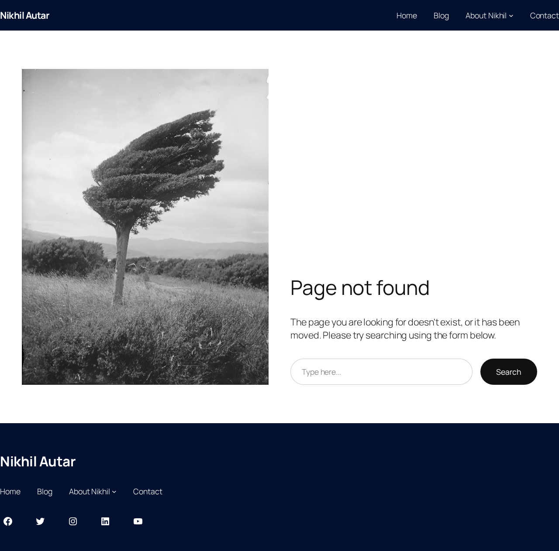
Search (508, 371)
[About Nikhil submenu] (511, 15)
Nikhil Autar (24, 15)
